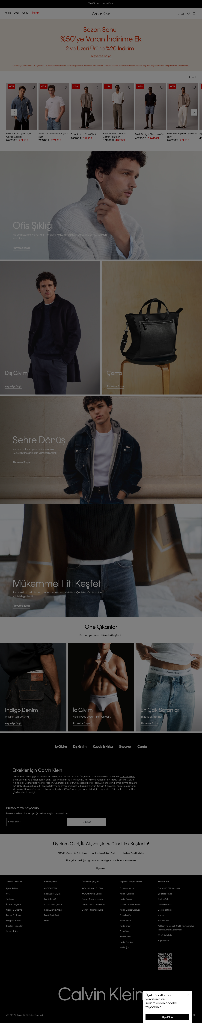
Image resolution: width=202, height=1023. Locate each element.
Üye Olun (167, 1017)
